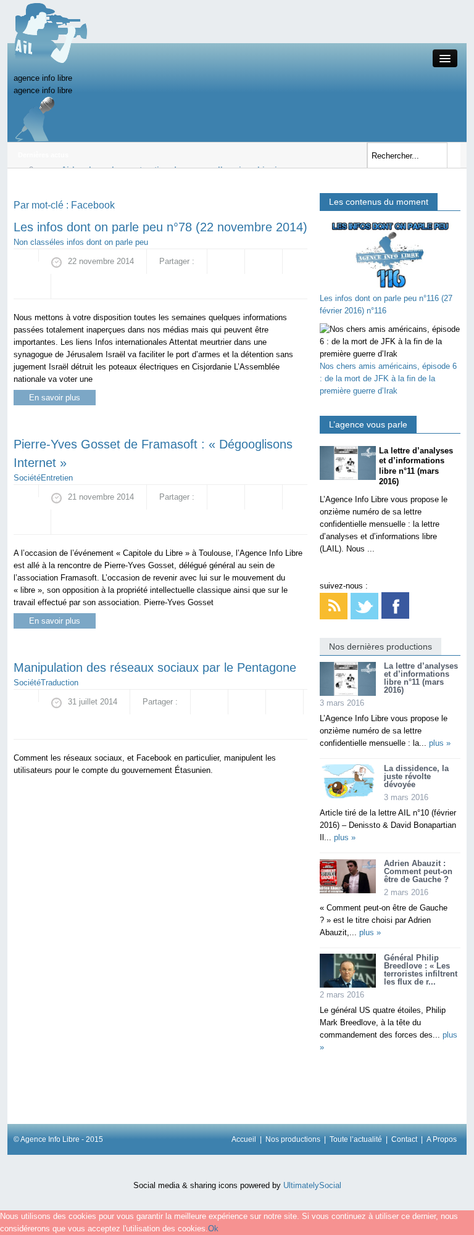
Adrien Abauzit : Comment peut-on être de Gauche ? (418, 871)
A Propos (441, 1139)
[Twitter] (364, 605)
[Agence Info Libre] (51, 32)
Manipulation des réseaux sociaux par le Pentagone (155, 667)
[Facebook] (395, 605)
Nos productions (292, 1139)
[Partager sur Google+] (263, 261)
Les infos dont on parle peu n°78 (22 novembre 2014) (160, 227)
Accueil (243, 1139)
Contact (404, 1139)
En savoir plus (54, 397)
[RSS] (333, 605)
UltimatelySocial (312, 1185)
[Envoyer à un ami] (70, 286)
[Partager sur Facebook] (226, 261)
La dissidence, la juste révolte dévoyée (416, 776)
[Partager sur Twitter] (32, 286)
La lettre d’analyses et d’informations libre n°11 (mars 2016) (421, 678)
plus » (440, 743)
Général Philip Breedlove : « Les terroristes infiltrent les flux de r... (420, 969)
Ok (213, 1228)
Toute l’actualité (356, 1139)
